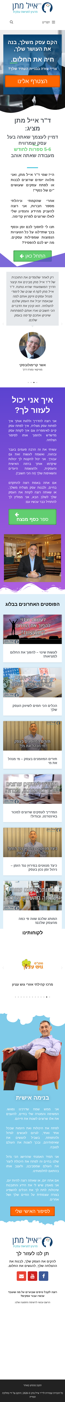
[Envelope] (21, 1276)
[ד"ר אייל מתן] (33, 7)
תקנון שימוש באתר (33, 1385)
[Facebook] (43, 1276)
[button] (32, 256)
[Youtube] (32, 1276)
